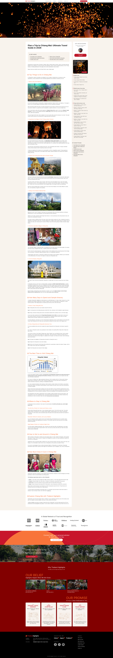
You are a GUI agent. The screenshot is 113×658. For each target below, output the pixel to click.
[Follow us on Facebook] (55, 645)
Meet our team (80, 639)
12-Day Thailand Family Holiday (79, 79)
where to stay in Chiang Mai (33, 428)
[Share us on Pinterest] (59, 645)
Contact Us (80, 648)
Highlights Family (58, 635)
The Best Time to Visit (34, 59)
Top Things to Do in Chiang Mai (36, 56)
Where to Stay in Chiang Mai (55, 56)
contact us (49, 490)
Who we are (80, 637)
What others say (81, 641)
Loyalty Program (81, 644)
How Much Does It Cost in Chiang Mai (56, 59)
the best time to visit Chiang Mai (53, 395)
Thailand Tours (48, 1)
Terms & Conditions (81, 646)
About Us (66, 1)
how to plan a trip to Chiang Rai (52, 292)
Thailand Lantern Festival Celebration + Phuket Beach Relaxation (79, 63)
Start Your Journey (84, 1)
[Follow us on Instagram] (63, 645)
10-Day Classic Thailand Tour (79, 84)
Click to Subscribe (31, 556)
